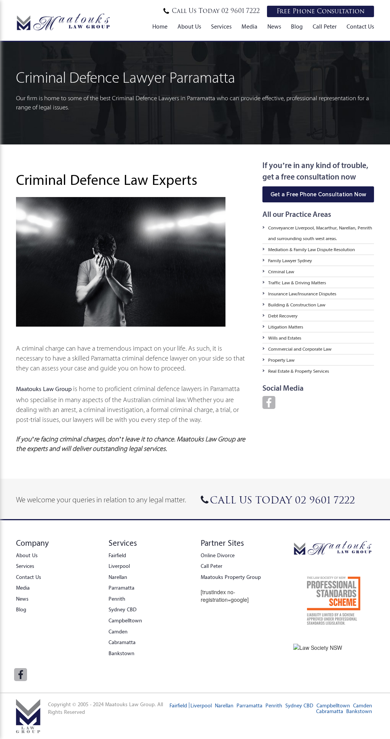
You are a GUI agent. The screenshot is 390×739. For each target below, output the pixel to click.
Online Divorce (218, 555)
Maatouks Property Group (231, 577)
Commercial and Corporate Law (299, 349)
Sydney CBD (123, 609)
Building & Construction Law (296, 304)
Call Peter (325, 26)
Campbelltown (125, 620)
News (274, 26)
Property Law (281, 360)
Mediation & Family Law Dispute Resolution (311, 249)
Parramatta (121, 587)
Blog (297, 26)
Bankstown (121, 653)
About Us (189, 26)
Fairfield (117, 555)
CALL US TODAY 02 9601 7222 (282, 500)
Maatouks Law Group (44, 389)
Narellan (118, 577)
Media (249, 26)
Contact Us (360, 26)
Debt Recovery (282, 316)
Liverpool (119, 566)
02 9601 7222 (216, 11)
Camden (118, 631)
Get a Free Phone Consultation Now (318, 194)
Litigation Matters (285, 327)
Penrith (117, 598)
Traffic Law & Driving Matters (297, 282)
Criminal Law (281, 271)
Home (160, 26)
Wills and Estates (284, 338)
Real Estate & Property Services (298, 371)
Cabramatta (122, 642)
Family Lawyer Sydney (290, 260)
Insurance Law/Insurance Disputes (302, 293)
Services (221, 26)
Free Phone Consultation (320, 11)
